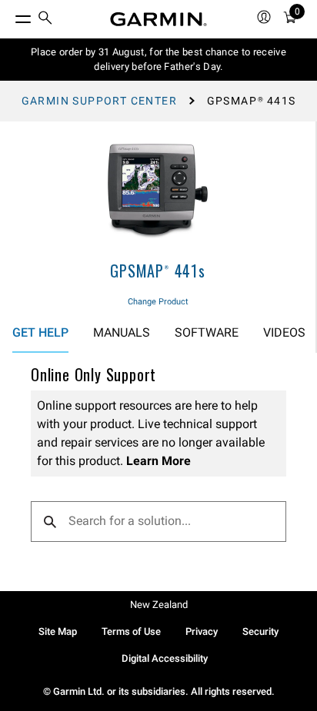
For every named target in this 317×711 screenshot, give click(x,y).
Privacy (201, 631)
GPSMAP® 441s (157, 270)
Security (260, 631)
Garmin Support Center (99, 101)
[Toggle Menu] (9, 15)
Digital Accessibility (165, 658)
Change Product (158, 302)
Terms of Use (131, 631)
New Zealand (159, 604)
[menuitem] (45, 19)
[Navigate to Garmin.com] (158, 19)
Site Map (57, 631)
